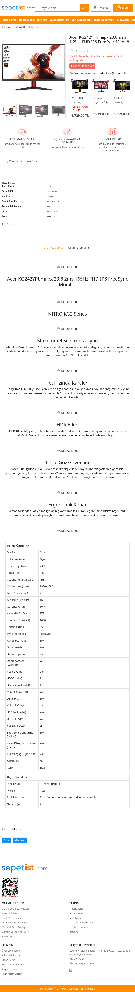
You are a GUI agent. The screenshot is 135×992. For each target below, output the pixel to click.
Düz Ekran (52, 211)
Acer (6, 840)
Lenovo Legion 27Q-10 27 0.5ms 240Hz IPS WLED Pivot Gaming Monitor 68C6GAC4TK (101, 100)
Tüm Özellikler (8, 224)
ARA (84, 8)
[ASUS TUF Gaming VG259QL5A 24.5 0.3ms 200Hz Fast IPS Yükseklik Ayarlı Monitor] (80, 86)
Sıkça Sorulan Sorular (81, 922)
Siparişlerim (8, 959)
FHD (49, 206)
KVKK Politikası (10, 913)
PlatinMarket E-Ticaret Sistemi (57, 988)
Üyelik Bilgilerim (11, 950)
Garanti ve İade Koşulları (15, 931)
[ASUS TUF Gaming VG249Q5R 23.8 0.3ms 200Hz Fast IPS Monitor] (122, 86)
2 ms (49, 186)
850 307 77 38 (77, 958)
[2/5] (73, 50)
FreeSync (51, 216)
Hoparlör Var (53, 201)
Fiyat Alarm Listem (12, 973)
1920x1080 (52, 191)
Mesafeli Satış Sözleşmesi (16, 927)
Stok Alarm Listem (12, 964)
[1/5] (71, 50)
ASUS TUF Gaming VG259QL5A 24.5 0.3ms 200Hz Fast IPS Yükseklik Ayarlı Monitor (79, 100)
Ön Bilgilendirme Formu (15, 922)
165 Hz (50, 196)
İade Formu (75, 917)
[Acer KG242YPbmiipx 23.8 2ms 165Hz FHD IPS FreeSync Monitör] (33, 67)
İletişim (73, 931)
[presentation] (67, 111)
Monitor (20, 840)
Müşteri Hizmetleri (79, 927)
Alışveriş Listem (10, 969)
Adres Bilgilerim (11, 955)
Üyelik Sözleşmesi (11, 917)
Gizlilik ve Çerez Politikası (16, 908)
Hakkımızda (8, 936)
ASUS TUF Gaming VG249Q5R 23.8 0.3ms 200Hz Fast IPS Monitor (121, 100)
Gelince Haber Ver (82, 66)
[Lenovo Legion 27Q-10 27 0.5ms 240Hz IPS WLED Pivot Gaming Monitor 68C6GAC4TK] (101, 86)
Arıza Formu (76, 913)
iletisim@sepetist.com (81, 963)
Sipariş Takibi (76, 908)
